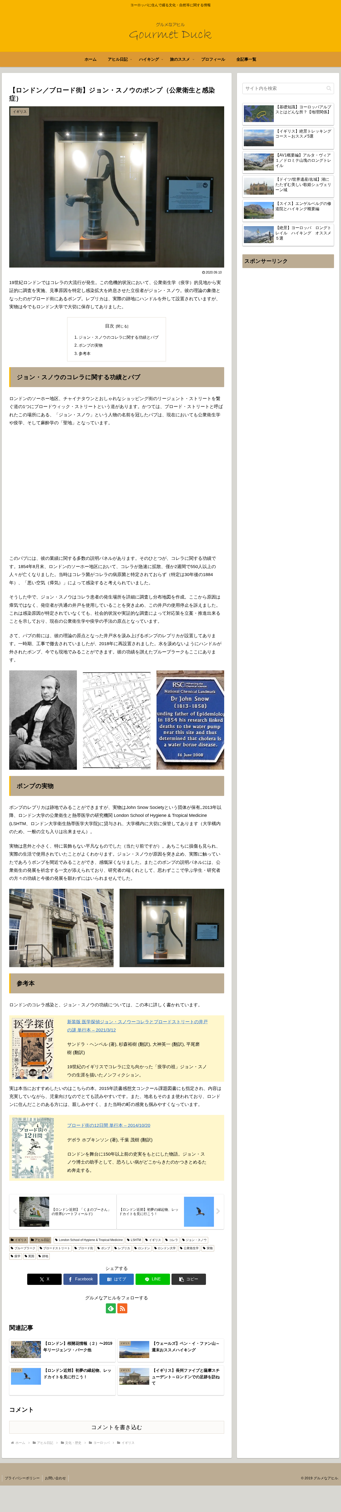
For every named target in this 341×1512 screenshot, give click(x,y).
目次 (109, 325)
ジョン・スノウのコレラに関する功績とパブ (119, 337)
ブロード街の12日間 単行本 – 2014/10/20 (108, 1125)
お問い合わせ (55, 1478)
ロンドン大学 (167, 1248)
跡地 (45, 1256)
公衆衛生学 (191, 1248)
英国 (31, 1256)
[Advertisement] (288, 321)
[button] (188, 1279)
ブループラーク (24, 1248)
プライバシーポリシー (22, 1478)
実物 (210, 1248)
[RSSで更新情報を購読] (122, 1308)
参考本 (85, 353)
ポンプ (105, 1248)
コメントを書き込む (116, 1427)
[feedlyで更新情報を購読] (111, 1308)
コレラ (173, 1240)
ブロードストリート (56, 1248)
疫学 (17, 1256)
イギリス (21, 1240)
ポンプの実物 (91, 345)
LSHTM (136, 1240)
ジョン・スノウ (196, 1240)
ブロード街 (85, 1248)
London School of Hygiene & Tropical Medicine (91, 1240)
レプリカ (124, 1248)
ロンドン (144, 1248)
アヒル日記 (42, 1240)
